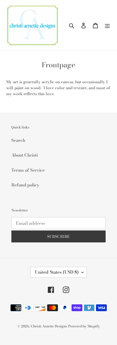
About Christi (24, 155)
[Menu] (107, 25)
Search (18, 140)
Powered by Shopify (84, 326)
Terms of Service (28, 170)
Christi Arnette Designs (49, 326)
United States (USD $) (57, 272)
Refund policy (25, 185)
